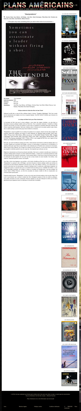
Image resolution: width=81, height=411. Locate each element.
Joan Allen (29, 17)
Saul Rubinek (18, 18)
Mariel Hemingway (37, 17)
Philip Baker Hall (46, 17)
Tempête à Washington (42, 113)
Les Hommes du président (15, 138)
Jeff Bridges (23, 17)
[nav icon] (76, 5)
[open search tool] (73, 5)
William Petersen (25, 18)
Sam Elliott (11, 18)
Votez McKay (43, 136)
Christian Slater (9, 17)
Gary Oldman (17, 17)
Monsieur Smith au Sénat (44, 133)
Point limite (25, 136)
